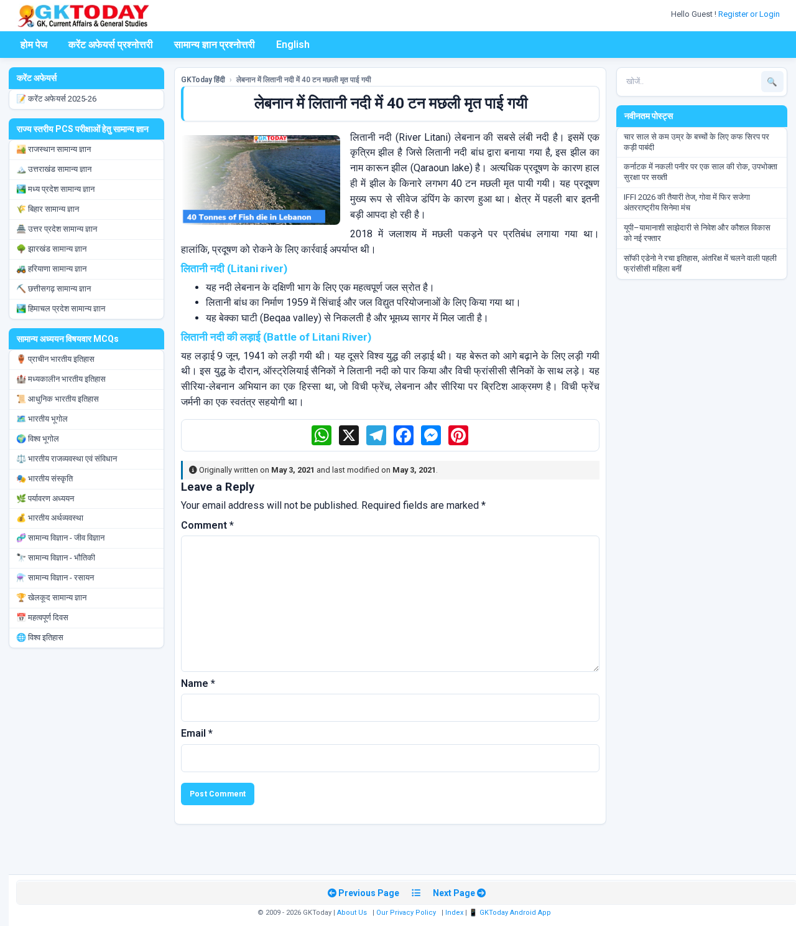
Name (198, 683)
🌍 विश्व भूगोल (37, 438)
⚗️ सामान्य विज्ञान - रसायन (55, 577)
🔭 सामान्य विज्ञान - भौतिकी (55, 557)
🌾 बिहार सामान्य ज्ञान (47, 209)
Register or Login (750, 14)
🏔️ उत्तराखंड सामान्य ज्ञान (53, 169)
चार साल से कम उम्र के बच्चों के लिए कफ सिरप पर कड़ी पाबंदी (696, 142)
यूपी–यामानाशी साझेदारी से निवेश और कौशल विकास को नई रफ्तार (697, 233)
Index (454, 913)
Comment (207, 525)
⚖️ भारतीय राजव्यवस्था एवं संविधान (66, 458)
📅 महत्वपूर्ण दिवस (42, 617)
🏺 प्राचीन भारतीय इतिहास (55, 359)
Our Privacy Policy (406, 913)
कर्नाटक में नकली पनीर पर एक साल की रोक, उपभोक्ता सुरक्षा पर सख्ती (700, 172)
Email (197, 733)
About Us (352, 913)
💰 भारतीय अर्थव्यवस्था (49, 517)
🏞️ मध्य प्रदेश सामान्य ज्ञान (55, 189)
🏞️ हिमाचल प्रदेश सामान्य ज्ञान (60, 308)
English (293, 44)
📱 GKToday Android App (511, 913)
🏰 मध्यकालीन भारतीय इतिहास (61, 379)
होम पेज (34, 44)
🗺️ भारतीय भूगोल (42, 418)
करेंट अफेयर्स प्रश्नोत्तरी (110, 44)
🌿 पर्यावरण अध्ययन (45, 498)
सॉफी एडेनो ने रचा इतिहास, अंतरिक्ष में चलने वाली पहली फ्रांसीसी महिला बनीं (700, 263)
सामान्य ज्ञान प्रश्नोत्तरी (214, 44)
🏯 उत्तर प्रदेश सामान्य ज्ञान (56, 229)
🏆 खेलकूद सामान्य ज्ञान (51, 597)
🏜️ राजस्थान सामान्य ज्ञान (53, 149)
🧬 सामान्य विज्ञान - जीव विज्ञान (60, 537)
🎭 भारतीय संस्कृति (44, 478)
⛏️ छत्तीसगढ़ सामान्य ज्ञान (53, 288)
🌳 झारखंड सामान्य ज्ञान (51, 248)
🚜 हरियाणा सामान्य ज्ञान (51, 268)
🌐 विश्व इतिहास (39, 637)
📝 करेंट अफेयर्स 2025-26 (56, 98)
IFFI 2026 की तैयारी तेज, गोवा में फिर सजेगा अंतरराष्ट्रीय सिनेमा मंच (687, 202)
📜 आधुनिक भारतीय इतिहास (57, 399)
